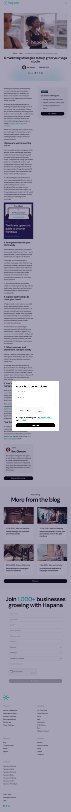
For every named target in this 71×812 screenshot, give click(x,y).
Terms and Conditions (46, 418)
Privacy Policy (22, 420)
